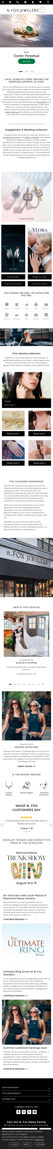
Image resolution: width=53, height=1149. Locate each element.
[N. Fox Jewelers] (26, 9)
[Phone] (18, 2)
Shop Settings (13, 277)
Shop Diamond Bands (13, 284)
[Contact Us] (10, 2)
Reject (27, 1144)
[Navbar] (3, 2)
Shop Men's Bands (39, 284)
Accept (14, 1144)
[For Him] (13, 248)
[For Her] (40, 248)
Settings (40, 1144)
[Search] (48, 2)
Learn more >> (26, 766)
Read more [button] (26, 826)
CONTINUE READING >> (15, 921)
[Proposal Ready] (26, 197)
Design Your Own (40, 277)
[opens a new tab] (18, 1114)
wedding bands (31, 137)
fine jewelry (41, 102)
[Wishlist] (40, 2)
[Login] (33, 2)
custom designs (12, 112)
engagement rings (11, 137)
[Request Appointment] (25, 2)
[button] (21, 71)
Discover (27, 61)
